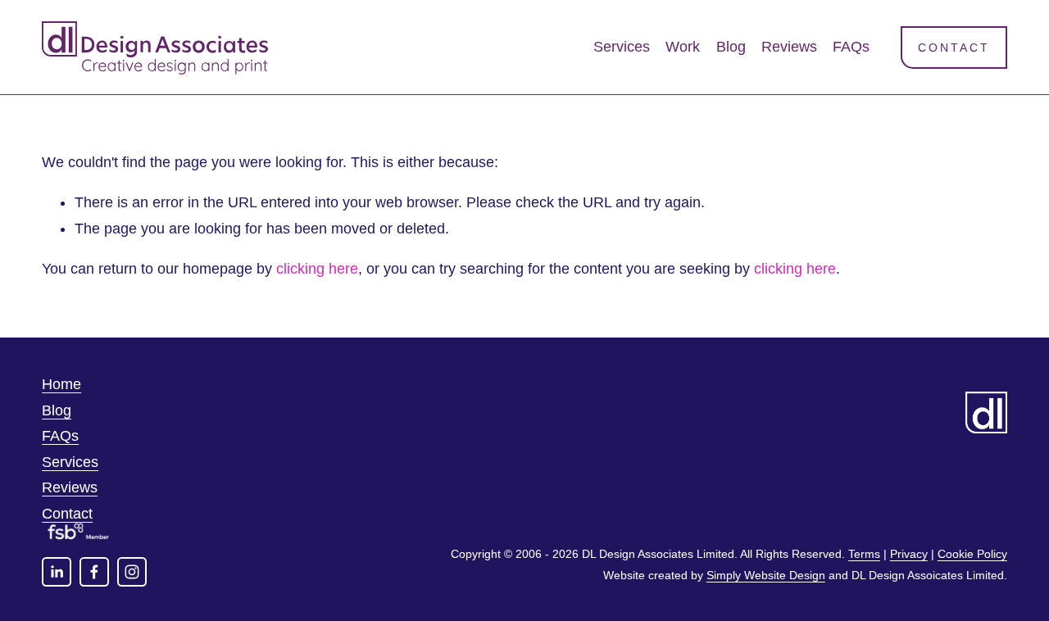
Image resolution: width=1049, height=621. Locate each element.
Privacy (909, 553)
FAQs (851, 47)
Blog (731, 47)
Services (621, 47)
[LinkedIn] (56, 572)
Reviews (789, 47)
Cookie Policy (972, 553)
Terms (864, 553)
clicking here (317, 269)
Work (682, 47)
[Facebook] (94, 572)
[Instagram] (132, 572)
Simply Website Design (765, 575)
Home (61, 384)
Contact (953, 47)
